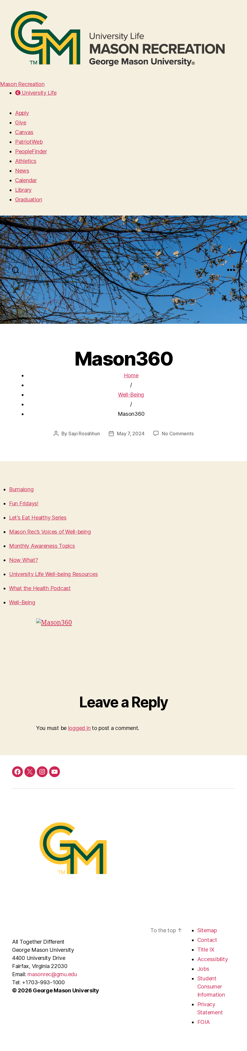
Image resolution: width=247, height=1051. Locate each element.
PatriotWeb (28, 142)
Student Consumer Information (211, 986)
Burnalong (21, 489)
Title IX (205, 949)
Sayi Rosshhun (84, 434)
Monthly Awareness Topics (42, 546)
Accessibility (212, 959)
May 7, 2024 (130, 434)
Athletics (25, 161)
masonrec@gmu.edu (52, 974)
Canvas (24, 132)
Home (131, 375)
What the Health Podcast (40, 588)
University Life (38, 93)
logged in (79, 728)
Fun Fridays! (24, 503)
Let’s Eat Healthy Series (38, 517)
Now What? (23, 560)
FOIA (203, 1022)
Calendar (26, 180)
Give (20, 122)
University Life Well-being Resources (53, 574)
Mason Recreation (22, 84)
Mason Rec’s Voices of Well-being (50, 532)
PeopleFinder (31, 151)
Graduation (28, 199)
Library (23, 190)
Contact (207, 940)
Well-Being (131, 394)
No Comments (177, 434)
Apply (22, 113)
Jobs (203, 969)
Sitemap (207, 930)
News (22, 170)
